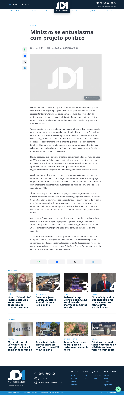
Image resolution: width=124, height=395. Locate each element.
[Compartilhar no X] (24, 62)
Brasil (73, 375)
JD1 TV (92, 11)
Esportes (75, 11)
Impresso (85, 378)
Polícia (34, 11)
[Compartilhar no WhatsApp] (24, 49)
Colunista (110, 11)
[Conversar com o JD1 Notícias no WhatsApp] (118, 389)
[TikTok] (111, 3)
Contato (106, 382)
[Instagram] (101, 3)
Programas (97, 375)
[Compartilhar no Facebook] (24, 55)
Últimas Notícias (16, 11)
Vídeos (95, 378)
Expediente (108, 385)
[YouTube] (108, 3)
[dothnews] (112, 392)
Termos (106, 375)
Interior (49, 11)
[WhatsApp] (115, 3)
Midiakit (106, 378)
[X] (104, 3)
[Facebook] (97, 3)
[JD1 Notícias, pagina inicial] (16, 376)
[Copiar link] (24, 68)
